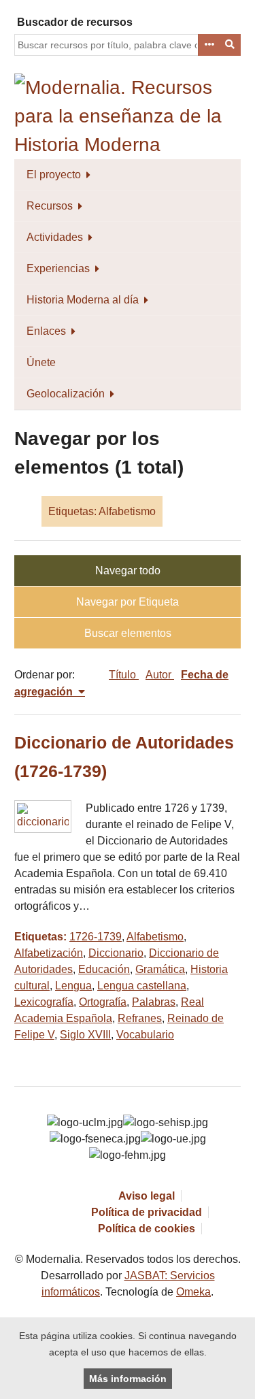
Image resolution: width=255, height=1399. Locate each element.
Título (124, 674)
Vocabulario (145, 1034)
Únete (41, 362)
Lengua (73, 985)
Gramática (160, 969)
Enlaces (46, 331)
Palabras (153, 1002)
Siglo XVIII (85, 1034)
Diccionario (115, 953)
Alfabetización (48, 953)
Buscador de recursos (75, 22)
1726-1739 (95, 936)
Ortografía (102, 1002)
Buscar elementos (127, 633)
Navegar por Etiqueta (127, 602)
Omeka (193, 1292)
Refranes (140, 1018)
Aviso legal (146, 1196)
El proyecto (54, 174)
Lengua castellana (141, 985)
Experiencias (58, 268)
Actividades (55, 237)
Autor (160, 674)
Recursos (50, 206)
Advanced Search (209, 45)
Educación (104, 969)
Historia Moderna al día (83, 300)
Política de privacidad (146, 1212)
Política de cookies (146, 1228)
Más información (128, 1378)
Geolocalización (66, 393)
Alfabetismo (155, 936)
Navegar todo (127, 570)
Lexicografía (43, 1002)
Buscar (230, 45)
